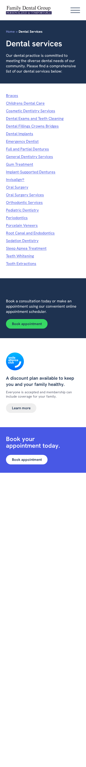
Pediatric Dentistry (22, 210)
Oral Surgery (17, 187)
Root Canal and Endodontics (30, 233)
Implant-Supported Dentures (30, 171)
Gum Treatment (19, 164)
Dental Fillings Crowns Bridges (32, 126)
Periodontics (17, 217)
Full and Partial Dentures (27, 149)
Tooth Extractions (21, 263)
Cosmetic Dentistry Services (30, 110)
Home (10, 31)
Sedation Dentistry (22, 240)
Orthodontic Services (24, 202)
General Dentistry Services (29, 156)
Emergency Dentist (22, 141)
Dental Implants (19, 133)
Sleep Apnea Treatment (26, 248)
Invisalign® (15, 179)
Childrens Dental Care (25, 103)
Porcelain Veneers (22, 225)
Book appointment (27, 323)
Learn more (21, 408)
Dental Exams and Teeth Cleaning (35, 118)
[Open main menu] (75, 10)
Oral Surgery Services (25, 194)
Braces (12, 95)
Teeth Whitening (20, 255)
